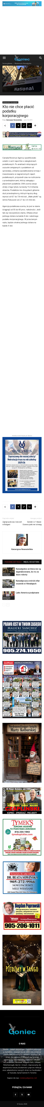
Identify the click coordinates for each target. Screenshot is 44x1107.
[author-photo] (22, 546)
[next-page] (7, 604)
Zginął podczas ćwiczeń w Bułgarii (12, 523)
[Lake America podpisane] (8, 595)
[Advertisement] (22, 31)
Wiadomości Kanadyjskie (23, 63)
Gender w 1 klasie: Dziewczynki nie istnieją (32, 523)
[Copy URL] (23, 125)
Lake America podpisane (27, 592)
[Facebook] (12, 125)
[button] (4, 58)
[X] (18, 125)
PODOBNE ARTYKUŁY (13, 562)
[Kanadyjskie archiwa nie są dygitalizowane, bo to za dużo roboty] (8, 572)
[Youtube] (28, 1094)
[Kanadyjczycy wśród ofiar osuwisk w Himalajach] (8, 583)
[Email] (29, 125)
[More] (35, 125)
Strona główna (7, 63)
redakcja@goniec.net (28, 1078)
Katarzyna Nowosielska (14, 120)
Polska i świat (7, 587)
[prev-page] (4, 604)
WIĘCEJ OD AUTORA (31, 562)
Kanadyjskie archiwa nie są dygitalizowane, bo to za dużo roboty (28, 572)
